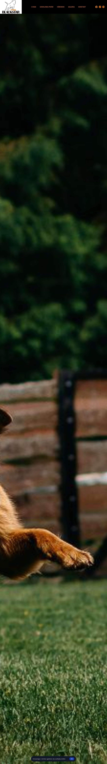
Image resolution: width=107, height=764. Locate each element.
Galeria (71, 7)
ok (72, 759)
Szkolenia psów (46, 7)
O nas (33, 7)
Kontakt (82, 7)
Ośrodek (60, 7)
